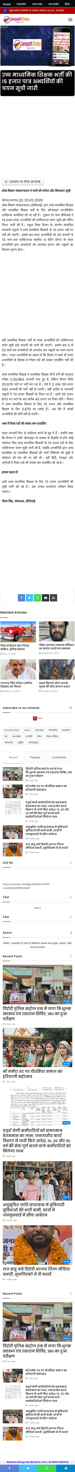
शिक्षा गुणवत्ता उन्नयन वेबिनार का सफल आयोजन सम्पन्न (56, 646)
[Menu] (70, 20)
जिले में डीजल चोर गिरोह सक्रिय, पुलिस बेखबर (14, 647)
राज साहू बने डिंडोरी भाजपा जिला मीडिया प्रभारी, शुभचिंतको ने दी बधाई (46, 846)
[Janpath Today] (16, 20)
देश (6, 736)
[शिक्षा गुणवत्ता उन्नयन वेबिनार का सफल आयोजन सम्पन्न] (57, 631)
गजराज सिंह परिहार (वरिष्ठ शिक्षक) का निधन (16, 684)
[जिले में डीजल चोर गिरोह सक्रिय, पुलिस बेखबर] (18, 631)
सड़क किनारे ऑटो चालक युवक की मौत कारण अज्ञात (54, 684)
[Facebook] (21, 597)
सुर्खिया (20, 742)
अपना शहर (39, 730)
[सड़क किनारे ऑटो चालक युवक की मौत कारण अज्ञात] (57, 669)
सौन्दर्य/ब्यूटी (33, 742)
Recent (13, 757)
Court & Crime (12, 730)
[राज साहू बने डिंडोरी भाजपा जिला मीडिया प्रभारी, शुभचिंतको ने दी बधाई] (13, 849)
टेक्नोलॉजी (53, 730)
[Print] (53, 597)
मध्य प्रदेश (16, 736)
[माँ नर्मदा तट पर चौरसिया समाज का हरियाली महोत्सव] (13, 791)
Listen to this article (25, 181)
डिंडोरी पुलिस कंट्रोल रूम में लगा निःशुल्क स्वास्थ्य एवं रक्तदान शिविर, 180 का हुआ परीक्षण (48, 772)
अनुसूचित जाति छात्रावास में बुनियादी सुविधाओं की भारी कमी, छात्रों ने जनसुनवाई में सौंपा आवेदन (46, 830)
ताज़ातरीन (66, 730)
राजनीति (29, 736)
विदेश (39, 736)
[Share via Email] (45, 597)
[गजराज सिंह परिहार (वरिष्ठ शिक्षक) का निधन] (18, 669)
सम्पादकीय (9, 742)
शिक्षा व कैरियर (52, 736)
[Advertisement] (37, 134)
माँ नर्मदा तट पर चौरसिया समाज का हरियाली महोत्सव (46, 788)
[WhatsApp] (37, 597)
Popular (35, 757)
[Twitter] (29, 597)
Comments (59, 757)
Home (27, 730)
